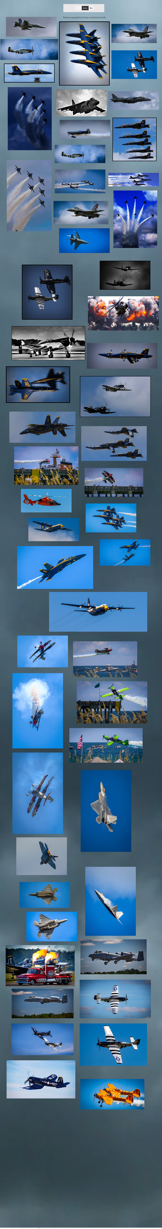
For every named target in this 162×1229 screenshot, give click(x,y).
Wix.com (144, 1114)
